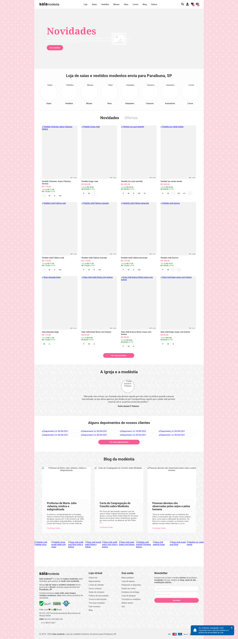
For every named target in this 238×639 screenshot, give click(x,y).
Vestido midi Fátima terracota (134, 258)
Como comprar (95, 588)
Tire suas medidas (97, 602)
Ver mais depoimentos (119, 441)
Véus (126, 4)
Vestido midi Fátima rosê (53, 258)
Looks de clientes (96, 584)
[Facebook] (162, 605)
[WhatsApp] (186, 605)
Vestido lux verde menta (171, 181)
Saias (94, 4)
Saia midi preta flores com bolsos (96, 332)
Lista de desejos (128, 595)
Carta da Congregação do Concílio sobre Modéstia (115, 504)
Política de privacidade (98, 595)
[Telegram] (191, 605)
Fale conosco (94, 606)
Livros (135, 4)
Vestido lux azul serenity (132, 181)
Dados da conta (128, 588)
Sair (123, 606)
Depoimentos (94, 581)
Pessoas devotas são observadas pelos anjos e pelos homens (171, 505)
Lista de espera (128, 581)
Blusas (116, 4)
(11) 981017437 (48, 622)
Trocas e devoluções (97, 599)
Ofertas (131, 117)
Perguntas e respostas (131, 584)
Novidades (109, 117)
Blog (145, 4)
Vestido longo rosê (89, 181)
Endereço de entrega (130, 591)
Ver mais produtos (118, 355)
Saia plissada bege (50, 332)
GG (60, 196)
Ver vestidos (55, 48)
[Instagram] (172, 605)
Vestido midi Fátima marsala (94, 258)
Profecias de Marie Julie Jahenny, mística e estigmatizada (61, 505)
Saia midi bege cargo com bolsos (175, 332)
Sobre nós (93, 577)
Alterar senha (127, 602)
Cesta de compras (96, 591)
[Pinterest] (176, 605)
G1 (145, 193)
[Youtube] (181, 605)
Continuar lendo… (54, 528)
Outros (154, 4)
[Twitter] (167, 605)
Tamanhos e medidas (130, 599)
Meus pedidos (127, 577)
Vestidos (105, 4)
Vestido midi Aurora (169, 258)
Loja (85, 4)
